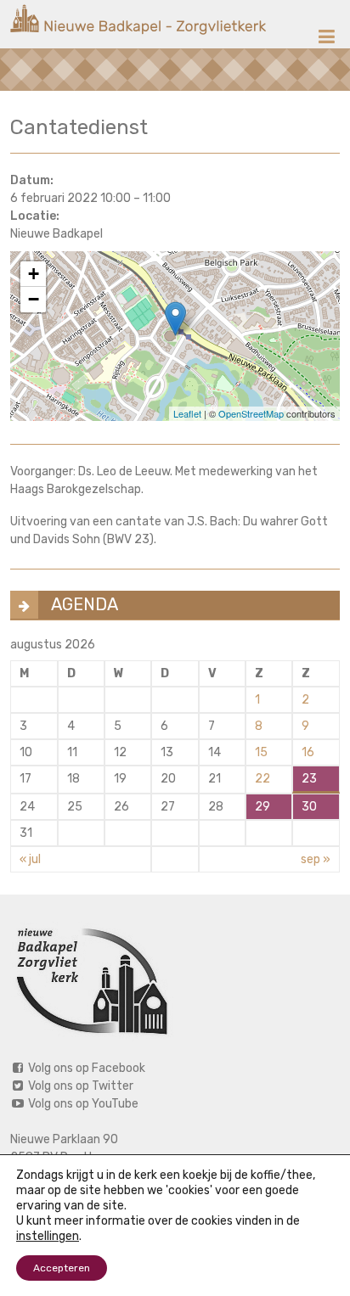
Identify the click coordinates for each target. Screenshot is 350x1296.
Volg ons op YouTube (81, 1104)
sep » (315, 859)
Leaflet (187, 413)
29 (262, 806)
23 (309, 778)
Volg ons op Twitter (79, 1086)
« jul (30, 859)
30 (309, 806)
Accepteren (61, 1268)
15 (261, 752)
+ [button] (33, 273)
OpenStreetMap (251, 413)
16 (308, 752)
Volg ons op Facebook (85, 1068)
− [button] (33, 299)
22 (262, 778)
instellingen (47, 1236)
